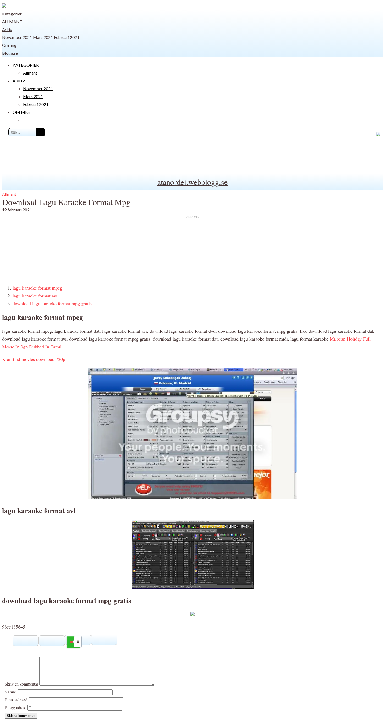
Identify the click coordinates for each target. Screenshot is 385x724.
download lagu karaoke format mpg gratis (52, 303)
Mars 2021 (43, 37)
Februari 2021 (66, 37)
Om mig (9, 45)
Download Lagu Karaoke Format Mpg (66, 201)
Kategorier (12, 13)
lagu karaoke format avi (35, 295)
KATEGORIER (26, 65)
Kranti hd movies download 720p (33, 359)
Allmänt (12, 21)
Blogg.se (10, 52)
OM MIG (21, 112)
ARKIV (19, 80)
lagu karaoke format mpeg (37, 288)
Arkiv (7, 29)
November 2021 (17, 37)
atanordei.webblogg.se (192, 182)
